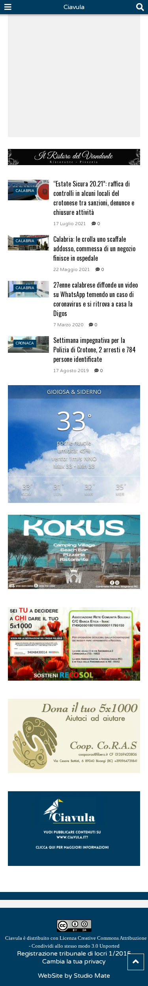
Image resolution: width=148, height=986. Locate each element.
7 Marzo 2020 (68, 324)
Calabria (25, 191)
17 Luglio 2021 (69, 223)
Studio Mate (92, 976)
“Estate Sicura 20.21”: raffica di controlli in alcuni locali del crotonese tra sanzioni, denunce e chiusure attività (93, 198)
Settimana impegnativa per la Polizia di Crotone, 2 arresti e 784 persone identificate (94, 349)
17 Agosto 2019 (71, 370)
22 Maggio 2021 (71, 269)
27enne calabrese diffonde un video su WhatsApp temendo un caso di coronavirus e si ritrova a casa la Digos (95, 299)
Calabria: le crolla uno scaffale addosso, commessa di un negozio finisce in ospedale (94, 248)
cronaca (25, 343)
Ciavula (74, 7)
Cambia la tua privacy (74, 961)
